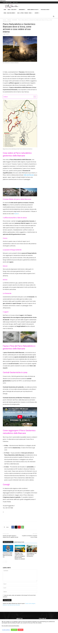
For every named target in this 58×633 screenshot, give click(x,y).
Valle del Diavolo (29, 175)
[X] (16, 527)
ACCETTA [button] (14, 629)
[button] (53, 16)
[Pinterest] (19, 527)
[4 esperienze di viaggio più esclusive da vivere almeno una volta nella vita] (8, 548)
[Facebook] (12, 527)
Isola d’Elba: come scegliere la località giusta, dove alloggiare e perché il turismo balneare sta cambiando (20, 556)
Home (4, 20)
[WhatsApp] (22, 527)
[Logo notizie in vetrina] (12, 6)
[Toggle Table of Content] (34, 97)
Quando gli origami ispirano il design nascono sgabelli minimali (10, 536)
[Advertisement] (19, 67)
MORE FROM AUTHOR (19, 542)
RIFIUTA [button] (20, 629)
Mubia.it (16, 213)
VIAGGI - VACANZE (12, 20)
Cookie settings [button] (6, 629)
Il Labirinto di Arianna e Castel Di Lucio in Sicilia (29, 536)
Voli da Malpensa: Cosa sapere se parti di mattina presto (31, 555)
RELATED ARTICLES (8, 542)
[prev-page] (4, 562)
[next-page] (6, 562)
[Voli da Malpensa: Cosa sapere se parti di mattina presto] (32, 548)
